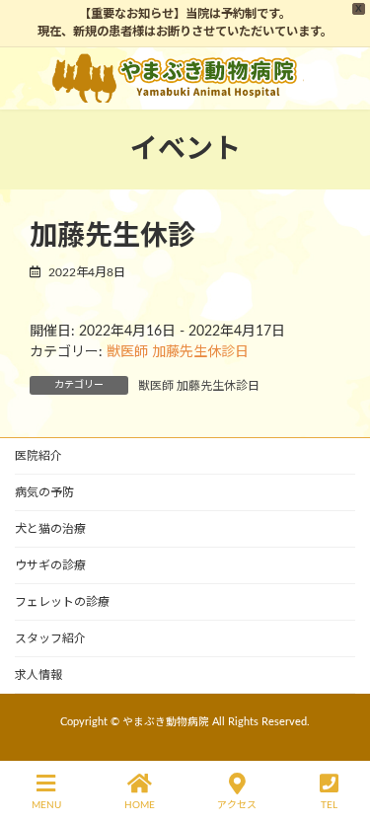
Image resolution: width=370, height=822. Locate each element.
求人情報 (38, 675)
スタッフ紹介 (50, 638)
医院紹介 (38, 456)
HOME (139, 805)
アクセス (237, 805)
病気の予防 (44, 492)
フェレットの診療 (62, 602)
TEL (329, 805)
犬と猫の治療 (50, 529)
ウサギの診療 (50, 565)
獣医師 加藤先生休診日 (178, 352)
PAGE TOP (337, 729)
